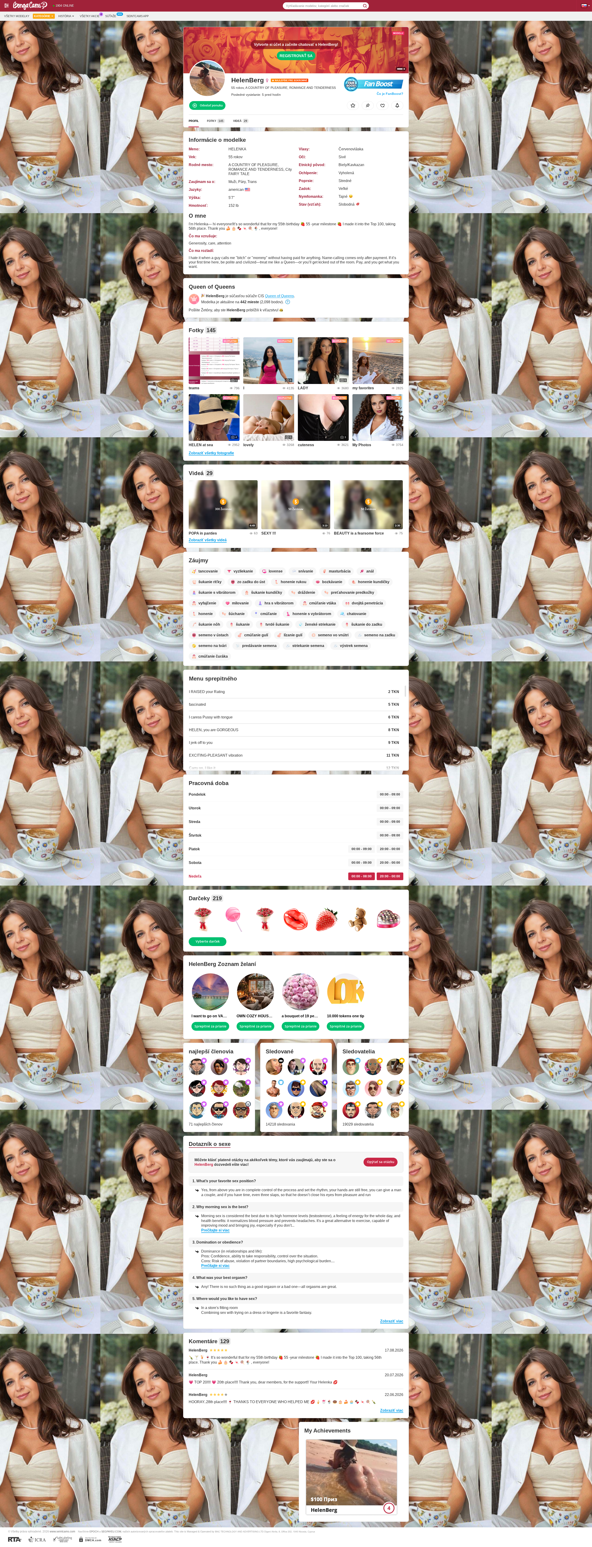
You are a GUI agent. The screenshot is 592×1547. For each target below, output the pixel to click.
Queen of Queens (279, 296)
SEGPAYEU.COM (111, 1531)
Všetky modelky (16, 16)
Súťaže (110, 16)
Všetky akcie (89, 16)
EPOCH (94, 1531)
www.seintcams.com (62, 1531)
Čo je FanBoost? (390, 94)
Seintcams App (137, 16)
